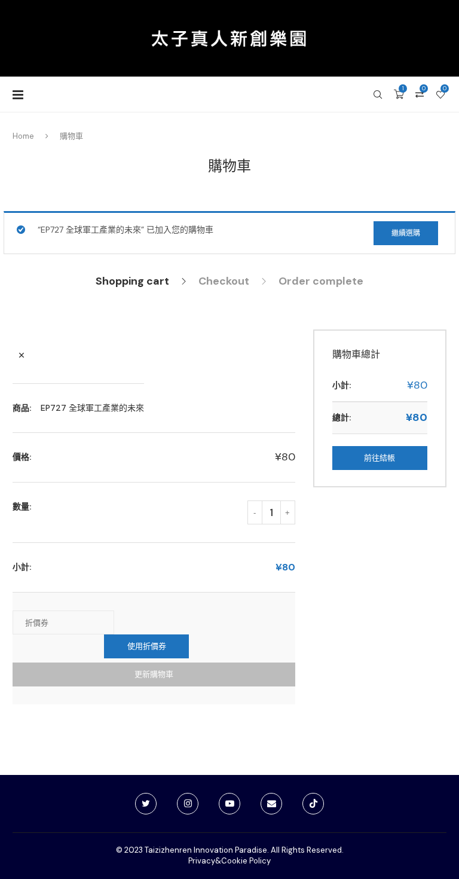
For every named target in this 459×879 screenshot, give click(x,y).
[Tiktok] (313, 803)
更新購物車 (153, 674)
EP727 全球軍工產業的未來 (92, 407)
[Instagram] (187, 803)
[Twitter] (146, 803)
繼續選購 (405, 233)
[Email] (271, 803)
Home (23, 136)
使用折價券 (146, 646)
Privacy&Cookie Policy (229, 861)
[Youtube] (229, 803)
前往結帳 (379, 458)
